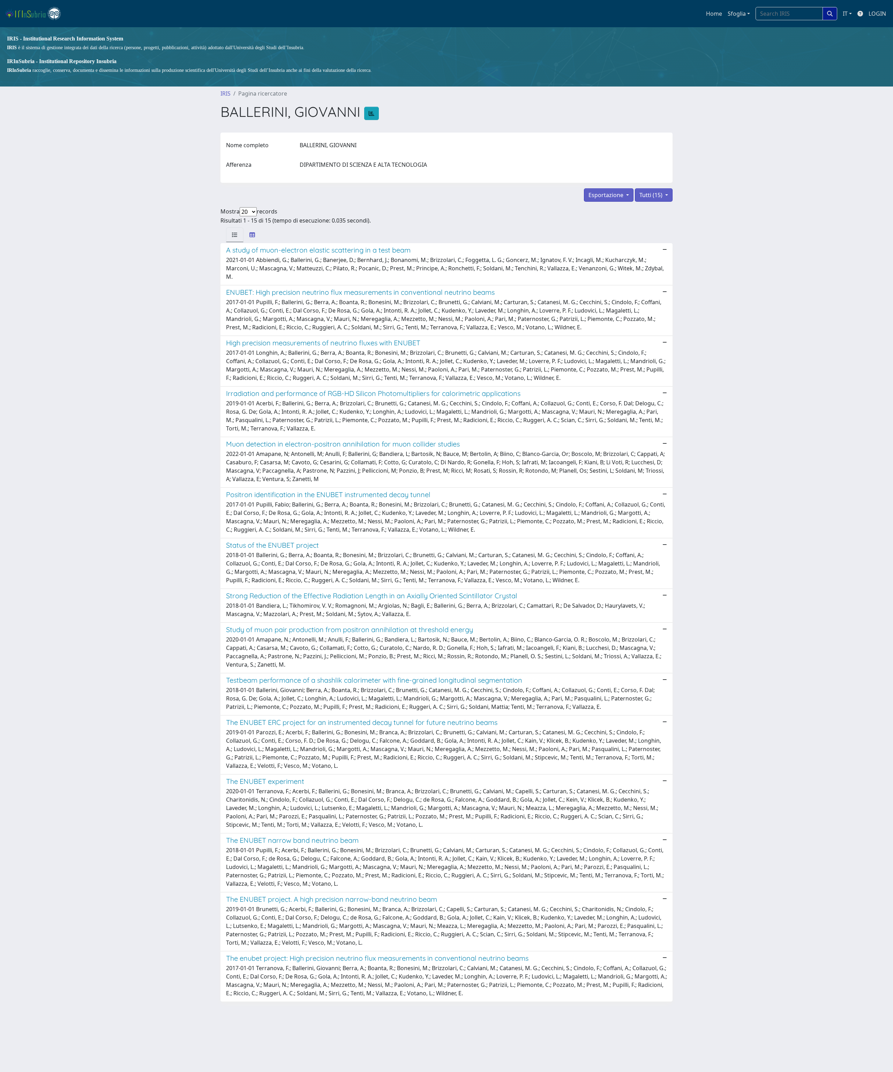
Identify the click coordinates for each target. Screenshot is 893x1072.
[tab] (234, 234)
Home (714, 13)
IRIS (225, 93)
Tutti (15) (651, 195)
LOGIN (877, 13)
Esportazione (606, 195)
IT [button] (845, 13)
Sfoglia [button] (737, 13)
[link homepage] (36, 13)
